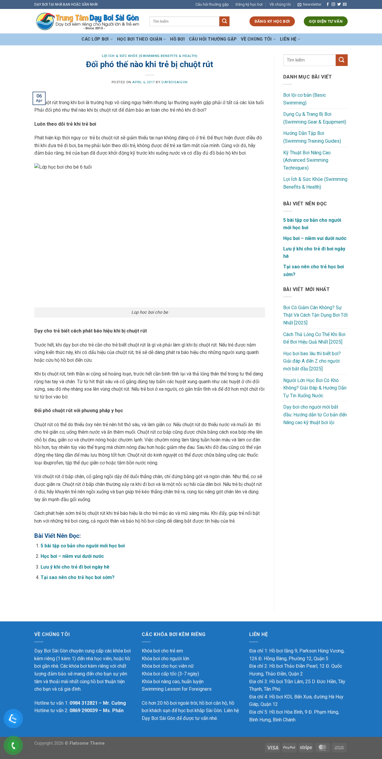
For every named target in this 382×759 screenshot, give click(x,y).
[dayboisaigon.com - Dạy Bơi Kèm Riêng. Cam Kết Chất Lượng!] (87, 21)
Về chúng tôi (280, 4)
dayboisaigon (174, 82)
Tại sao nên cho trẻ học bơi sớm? (78, 577)
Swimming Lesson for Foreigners (177, 689)
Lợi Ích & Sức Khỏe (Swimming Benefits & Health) (149, 56)
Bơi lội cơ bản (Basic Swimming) (304, 99)
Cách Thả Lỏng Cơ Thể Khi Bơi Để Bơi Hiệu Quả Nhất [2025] (314, 338)
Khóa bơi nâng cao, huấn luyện (173, 681)
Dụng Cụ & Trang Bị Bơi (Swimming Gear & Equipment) (314, 118)
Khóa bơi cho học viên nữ (168, 666)
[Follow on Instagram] (333, 4)
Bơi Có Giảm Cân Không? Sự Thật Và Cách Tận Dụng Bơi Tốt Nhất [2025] (315, 315)
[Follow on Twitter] (339, 4)
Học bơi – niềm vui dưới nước (72, 556)
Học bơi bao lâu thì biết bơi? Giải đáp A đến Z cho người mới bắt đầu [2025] (312, 361)
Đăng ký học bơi (249, 4)
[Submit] (224, 21)
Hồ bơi (177, 39)
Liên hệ (288, 39)
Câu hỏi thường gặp (212, 4)
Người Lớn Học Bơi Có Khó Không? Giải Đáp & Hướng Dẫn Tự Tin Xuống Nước (314, 388)
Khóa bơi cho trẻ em (162, 651)
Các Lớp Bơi (95, 39)
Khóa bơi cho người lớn (165, 658)
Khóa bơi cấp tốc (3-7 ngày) (170, 674)
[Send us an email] (344, 4)
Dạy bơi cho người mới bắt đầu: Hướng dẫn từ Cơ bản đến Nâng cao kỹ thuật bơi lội (315, 414)
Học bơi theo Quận (139, 39)
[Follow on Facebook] (327, 4)
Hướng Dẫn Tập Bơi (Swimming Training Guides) (312, 137)
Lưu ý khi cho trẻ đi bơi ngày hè (75, 567)
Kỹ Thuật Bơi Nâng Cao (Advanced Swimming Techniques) (307, 160)
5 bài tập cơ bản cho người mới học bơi (83, 546)
